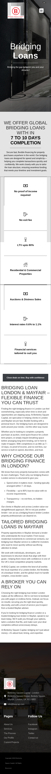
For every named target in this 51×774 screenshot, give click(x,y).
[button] (41, 10)
